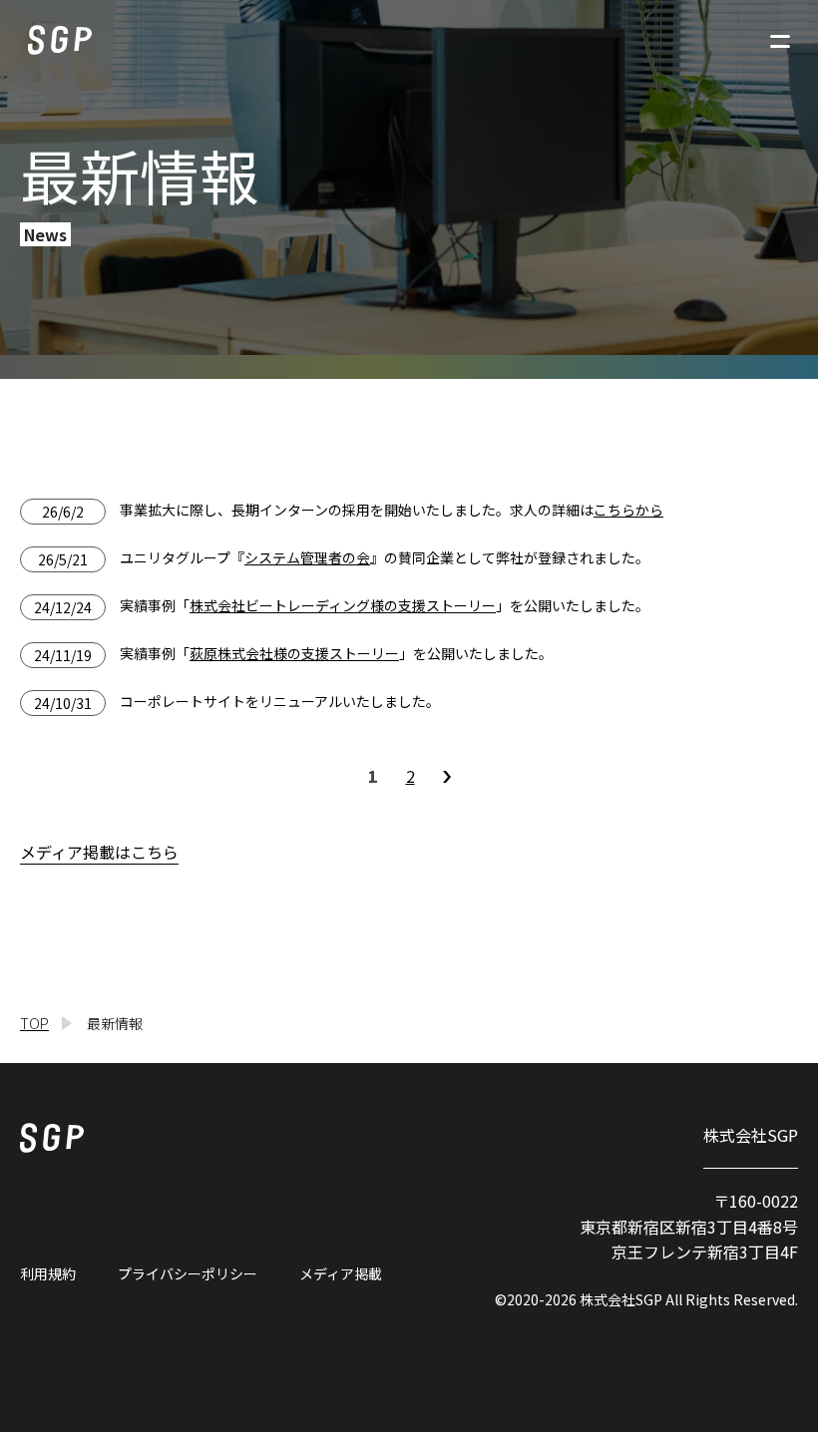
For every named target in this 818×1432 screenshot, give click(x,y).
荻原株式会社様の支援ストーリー (294, 653)
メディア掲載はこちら (99, 852)
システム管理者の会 (307, 557)
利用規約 (48, 1273)
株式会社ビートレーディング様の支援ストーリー (343, 605)
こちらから (628, 510)
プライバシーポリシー (187, 1273)
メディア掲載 (340, 1273)
